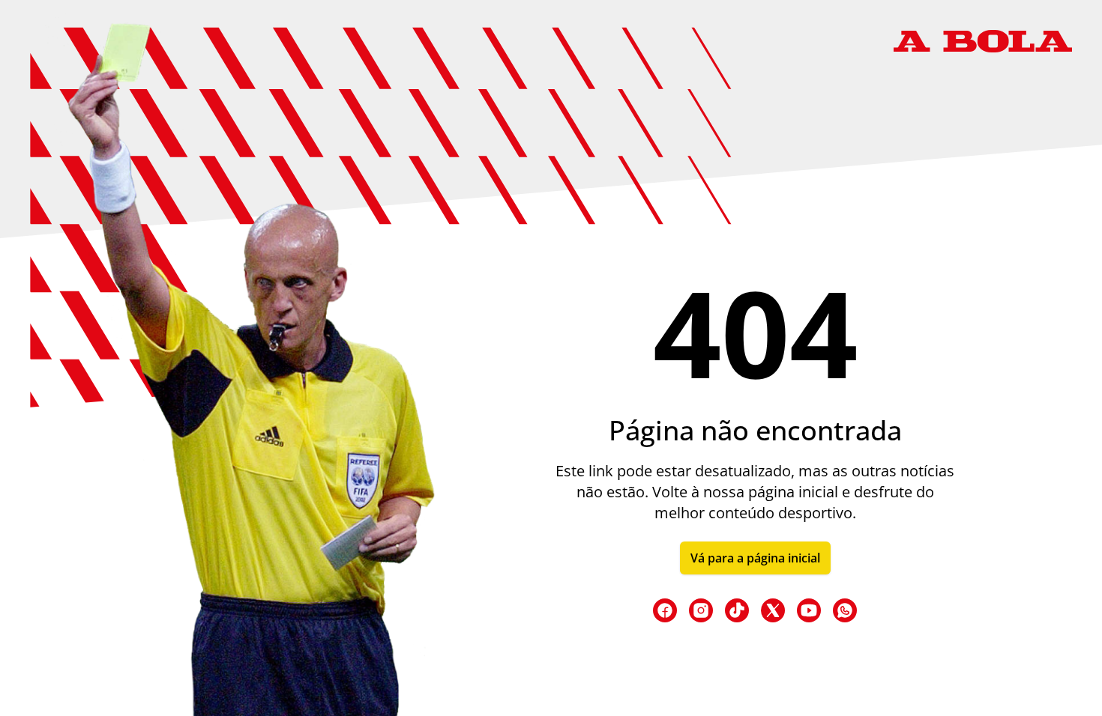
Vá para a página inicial (755, 558)
